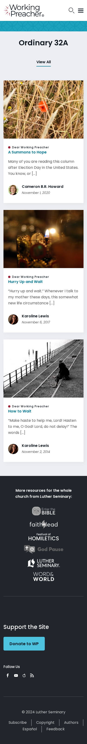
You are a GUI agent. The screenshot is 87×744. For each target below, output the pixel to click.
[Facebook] (7, 675)
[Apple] (24, 675)
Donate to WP (24, 644)
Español (30, 729)
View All (43, 62)
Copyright (45, 722)
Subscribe (18, 722)
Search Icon (71, 10)
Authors (71, 722)
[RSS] (32, 675)
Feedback (55, 729)
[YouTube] (16, 675)
